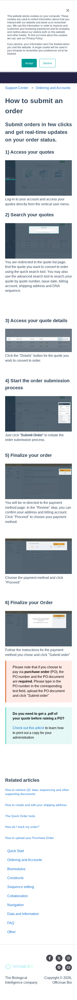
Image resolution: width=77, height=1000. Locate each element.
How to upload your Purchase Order (29, 838)
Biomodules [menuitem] (16, 869)
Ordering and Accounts (53, 88)
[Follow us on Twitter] (59, 958)
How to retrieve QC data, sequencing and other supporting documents (37, 792)
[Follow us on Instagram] (68, 958)
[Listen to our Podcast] (59, 967)
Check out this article (28, 728)
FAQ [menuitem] (10, 923)
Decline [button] (47, 63)
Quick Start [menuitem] (15, 851)
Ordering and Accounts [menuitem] (24, 860)
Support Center (16, 88)
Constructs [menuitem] (15, 878)
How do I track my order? (22, 827)
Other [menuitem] (11, 932)
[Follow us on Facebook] (49, 958)
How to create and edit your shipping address (36, 805)
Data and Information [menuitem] (23, 914)
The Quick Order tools (20, 816)
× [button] (67, 9)
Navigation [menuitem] (15, 905)
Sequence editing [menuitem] (20, 887)
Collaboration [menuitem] (17, 896)
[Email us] (68, 967)
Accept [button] (29, 63)
